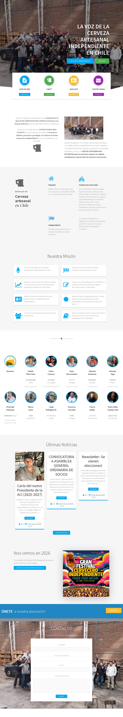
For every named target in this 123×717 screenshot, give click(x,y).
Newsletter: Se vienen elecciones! (93, 461)
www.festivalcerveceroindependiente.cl (30, 568)
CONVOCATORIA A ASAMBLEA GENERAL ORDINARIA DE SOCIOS (61, 465)
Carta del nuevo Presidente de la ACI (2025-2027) (29, 490)
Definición (49, 94)
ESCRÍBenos (98, 94)
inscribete (74, 94)
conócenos (113, 610)
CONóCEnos (24, 94)
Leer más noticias (61, 532)
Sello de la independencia (80, 61)
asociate (102, 61)
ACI (22, 524)
